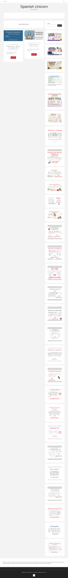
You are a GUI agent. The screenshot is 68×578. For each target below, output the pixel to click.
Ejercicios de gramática (14, 44)
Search (49, 23)
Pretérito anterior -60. (34, 44)
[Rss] (34, 575)
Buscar (59, 25)
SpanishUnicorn (15, 49)
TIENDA (5, 1)
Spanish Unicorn (34, 7)
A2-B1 (9, 44)
